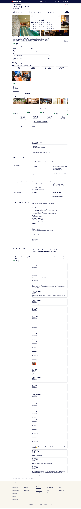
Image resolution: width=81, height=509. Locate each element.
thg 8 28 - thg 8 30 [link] (48, 68)
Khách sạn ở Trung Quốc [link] (15, 490)
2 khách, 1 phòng (52, 12)
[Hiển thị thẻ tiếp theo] (68, 109)
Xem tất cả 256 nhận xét (17, 44)
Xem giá (27, 93)
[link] (66, 4)
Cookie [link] (48, 490)
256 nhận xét (16, 261)
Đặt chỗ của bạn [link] (26, 487)
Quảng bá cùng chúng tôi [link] (39, 491)
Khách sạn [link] (14, 478)
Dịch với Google (34, 267)
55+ (66, 34)
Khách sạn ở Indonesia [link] (15, 499)
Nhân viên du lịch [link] (38, 492)
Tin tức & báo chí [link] (38, 489)
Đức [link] (16, 478)
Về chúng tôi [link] (60, 487)
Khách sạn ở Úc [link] (14, 496)
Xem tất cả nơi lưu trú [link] (17, 4)
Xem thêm (33, 174)
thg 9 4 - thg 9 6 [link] (61, 68)
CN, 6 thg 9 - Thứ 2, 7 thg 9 (36, 12)
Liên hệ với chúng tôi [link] (26, 490)
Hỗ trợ (56, 1)
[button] (34, 20)
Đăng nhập (67, 1)
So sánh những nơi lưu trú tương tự (41, 121)
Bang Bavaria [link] (19, 478)
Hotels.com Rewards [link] (61, 490)
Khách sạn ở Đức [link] (14, 493)
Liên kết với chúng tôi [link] (38, 488)
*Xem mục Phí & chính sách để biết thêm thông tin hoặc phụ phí (41, 177)
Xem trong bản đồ (35, 143)
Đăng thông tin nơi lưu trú (49, 1)
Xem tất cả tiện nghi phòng (36, 197)
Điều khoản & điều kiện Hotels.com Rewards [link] (52, 494)
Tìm (67, 12)
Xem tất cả (14, 53)
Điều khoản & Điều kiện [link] (50, 487)
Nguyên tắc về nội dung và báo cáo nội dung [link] (52, 492)
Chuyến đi (59, 1)
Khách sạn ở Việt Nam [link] (15, 487)
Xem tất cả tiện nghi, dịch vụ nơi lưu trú (38, 189)
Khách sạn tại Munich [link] (25, 478)
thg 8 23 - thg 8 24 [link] (19, 68)
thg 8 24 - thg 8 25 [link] (33, 68)
